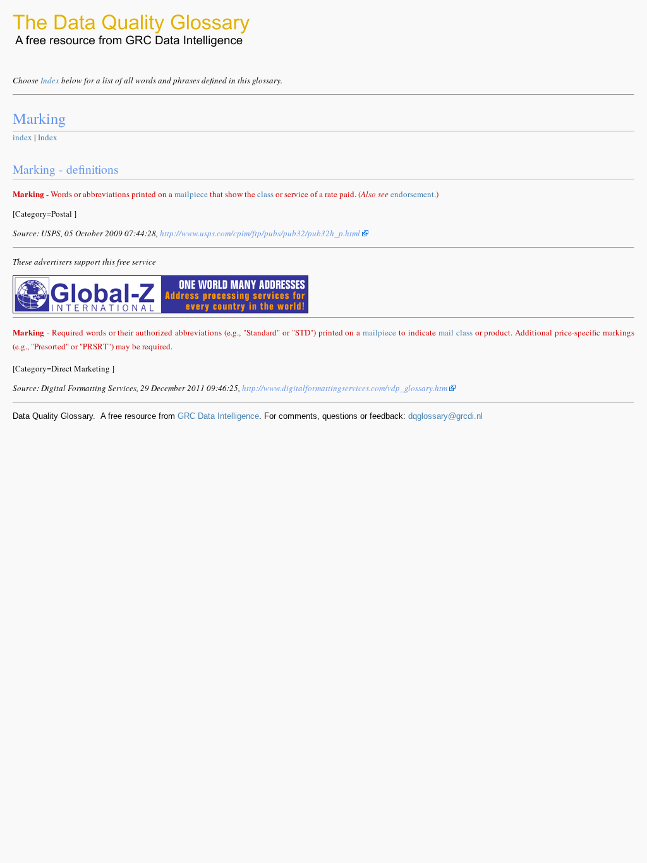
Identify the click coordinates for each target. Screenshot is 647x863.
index (22, 137)
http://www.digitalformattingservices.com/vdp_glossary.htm (345, 388)
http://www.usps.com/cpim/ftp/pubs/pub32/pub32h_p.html (261, 233)
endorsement (412, 194)
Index (49, 80)
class (265, 194)
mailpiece (191, 194)
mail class (455, 332)
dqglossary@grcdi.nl (445, 416)
